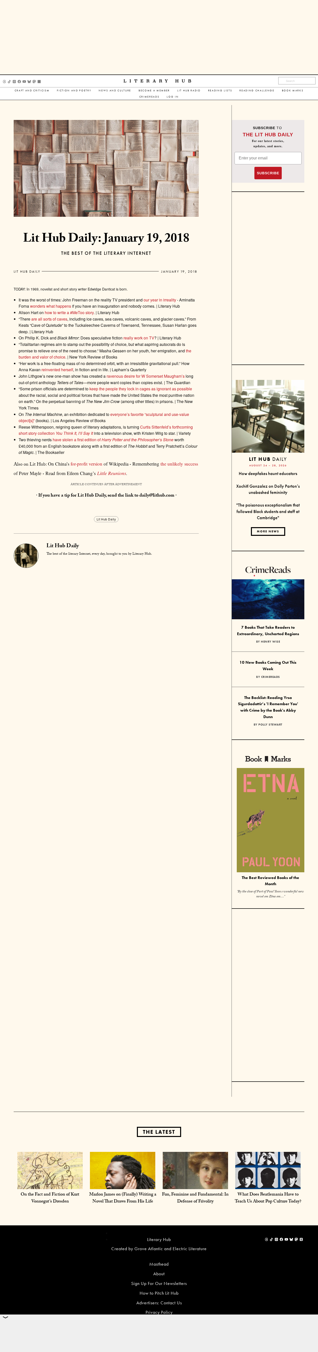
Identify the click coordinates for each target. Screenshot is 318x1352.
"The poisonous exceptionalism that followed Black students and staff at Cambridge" (268, 511)
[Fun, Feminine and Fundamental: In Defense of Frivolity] (195, 1184)
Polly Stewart (270, 725)
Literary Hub (158, 81)
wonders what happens (50, 306)
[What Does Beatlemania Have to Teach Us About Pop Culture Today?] (268, 1184)
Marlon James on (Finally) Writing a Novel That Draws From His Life (122, 1198)
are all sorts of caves (49, 319)
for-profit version (86, 464)
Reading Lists (220, 90)
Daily (268, 459)
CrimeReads (149, 96)
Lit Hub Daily (27, 271)
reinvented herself (57, 369)
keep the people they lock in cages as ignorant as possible (140, 389)
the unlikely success (179, 464)
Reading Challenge (256, 90)
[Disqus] (106, 630)
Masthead (159, 1264)
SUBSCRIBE (268, 173)
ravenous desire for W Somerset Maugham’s (146, 376)
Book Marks (293, 90)
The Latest (159, 1131)
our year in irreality (160, 300)
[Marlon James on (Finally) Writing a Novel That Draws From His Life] (122, 1184)
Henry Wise (270, 642)
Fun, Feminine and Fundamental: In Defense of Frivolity (195, 1198)
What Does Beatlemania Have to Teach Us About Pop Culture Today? (268, 1198)
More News (268, 531)
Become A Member (154, 90)
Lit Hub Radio (189, 90)
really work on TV (138, 338)
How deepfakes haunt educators (268, 473)
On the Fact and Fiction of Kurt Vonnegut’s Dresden (50, 1198)
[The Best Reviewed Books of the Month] (270, 821)
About (159, 1274)
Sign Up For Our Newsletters (159, 1283)
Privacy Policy (159, 1312)
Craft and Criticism (32, 90)
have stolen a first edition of (113, 439)
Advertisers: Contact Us (159, 1303)
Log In (173, 96)
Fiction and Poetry (74, 90)
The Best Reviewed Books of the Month (270, 880)
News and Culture (115, 90)
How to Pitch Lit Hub (159, 1293)
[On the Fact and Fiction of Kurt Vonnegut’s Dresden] (50, 1184)
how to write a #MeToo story (69, 312)
